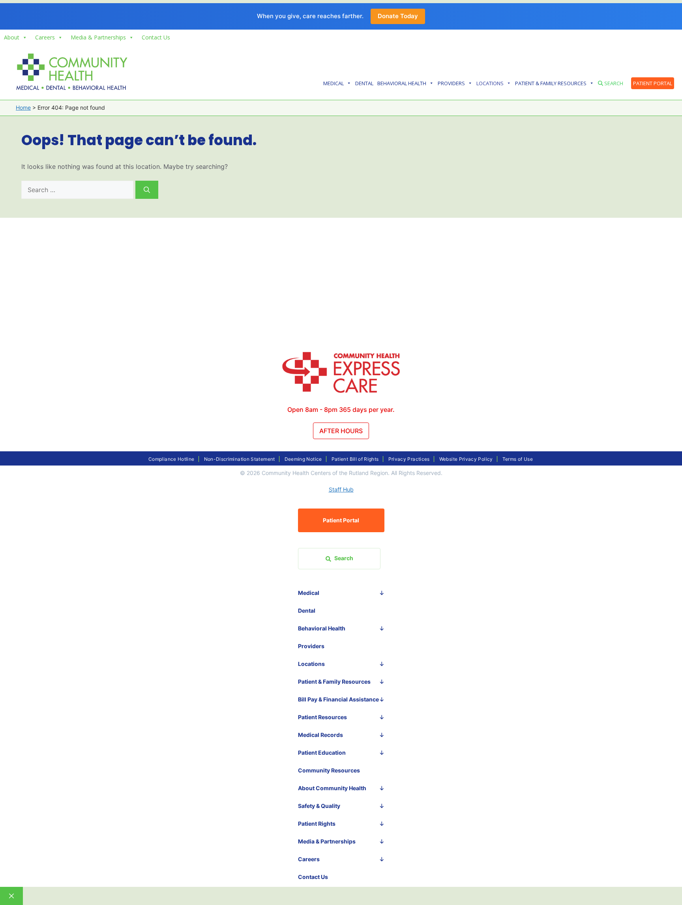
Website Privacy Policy (466, 459)
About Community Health (332, 788)
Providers (451, 83)
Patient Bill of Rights (355, 459)
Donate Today (398, 16)
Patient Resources (322, 717)
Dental (364, 83)
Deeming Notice (303, 459)
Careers (45, 37)
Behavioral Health (401, 83)
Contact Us (156, 37)
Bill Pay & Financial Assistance (338, 699)
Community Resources (329, 770)
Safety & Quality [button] (319, 805)
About (11, 37)
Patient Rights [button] (316, 823)
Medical (333, 83)
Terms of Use (517, 459)
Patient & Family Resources (550, 83)
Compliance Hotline (171, 459)
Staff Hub (341, 489)
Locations (490, 83)
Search (613, 83)
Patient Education (322, 752)
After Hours (341, 431)
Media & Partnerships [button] (98, 37)
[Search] (146, 190)
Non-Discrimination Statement (239, 459)
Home (23, 107)
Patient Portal (652, 83)
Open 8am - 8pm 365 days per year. (341, 409)
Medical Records (320, 734)
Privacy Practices (409, 459)
